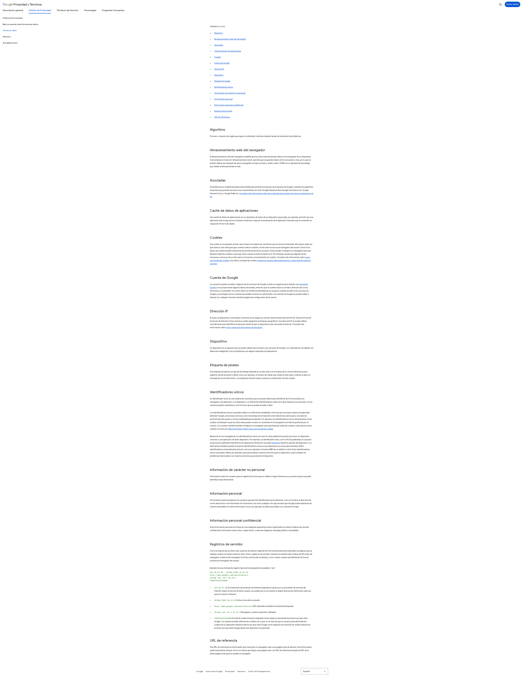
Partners (7, 36)
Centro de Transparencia (259, 671)
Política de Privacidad (40, 10)
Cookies (217, 57)
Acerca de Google (214, 671)
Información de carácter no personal (229, 93)
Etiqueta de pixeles (222, 81)
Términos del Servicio (67, 10)
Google (199, 671)
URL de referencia (222, 117)
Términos (241, 671)
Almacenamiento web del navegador (230, 39)
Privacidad (230, 671)
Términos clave (10, 30)
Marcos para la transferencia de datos (20, 24)
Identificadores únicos (223, 87)
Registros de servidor (223, 111)
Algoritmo (218, 33)
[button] (500, 4)
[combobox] (314, 671)
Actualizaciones (10, 43)
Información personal (223, 99)
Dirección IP (219, 69)
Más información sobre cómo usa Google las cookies (250, 429)
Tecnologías (90, 10)
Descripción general (13, 10)
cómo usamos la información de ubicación (244, 327)
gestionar (276, 443)
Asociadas (218, 45)
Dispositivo (219, 75)
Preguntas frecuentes (113, 10)
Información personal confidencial (228, 105)
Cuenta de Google (221, 63)
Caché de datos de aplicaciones (227, 51)
